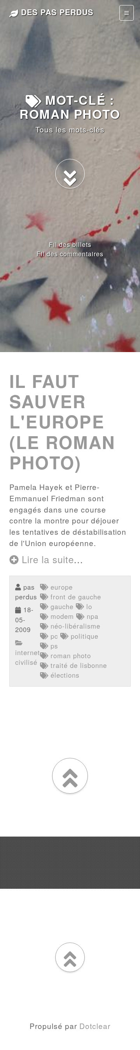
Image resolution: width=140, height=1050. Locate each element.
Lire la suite (46, 559)
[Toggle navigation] (126, 13)
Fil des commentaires (70, 253)
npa (91, 616)
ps (53, 645)
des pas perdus (55, 12)
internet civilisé (27, 657)
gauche (61, 606)
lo (88, 606)
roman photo (69, 655)
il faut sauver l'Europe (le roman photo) (62, 421)
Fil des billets (70, 244)
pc (53, 636)
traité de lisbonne (77, 665)
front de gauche (74, 596)
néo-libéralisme (74, 626)
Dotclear (94, 1025)
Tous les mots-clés (70, 129)
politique (83, 636)
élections (63, 675)
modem (61, 616)
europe (60, 587)
